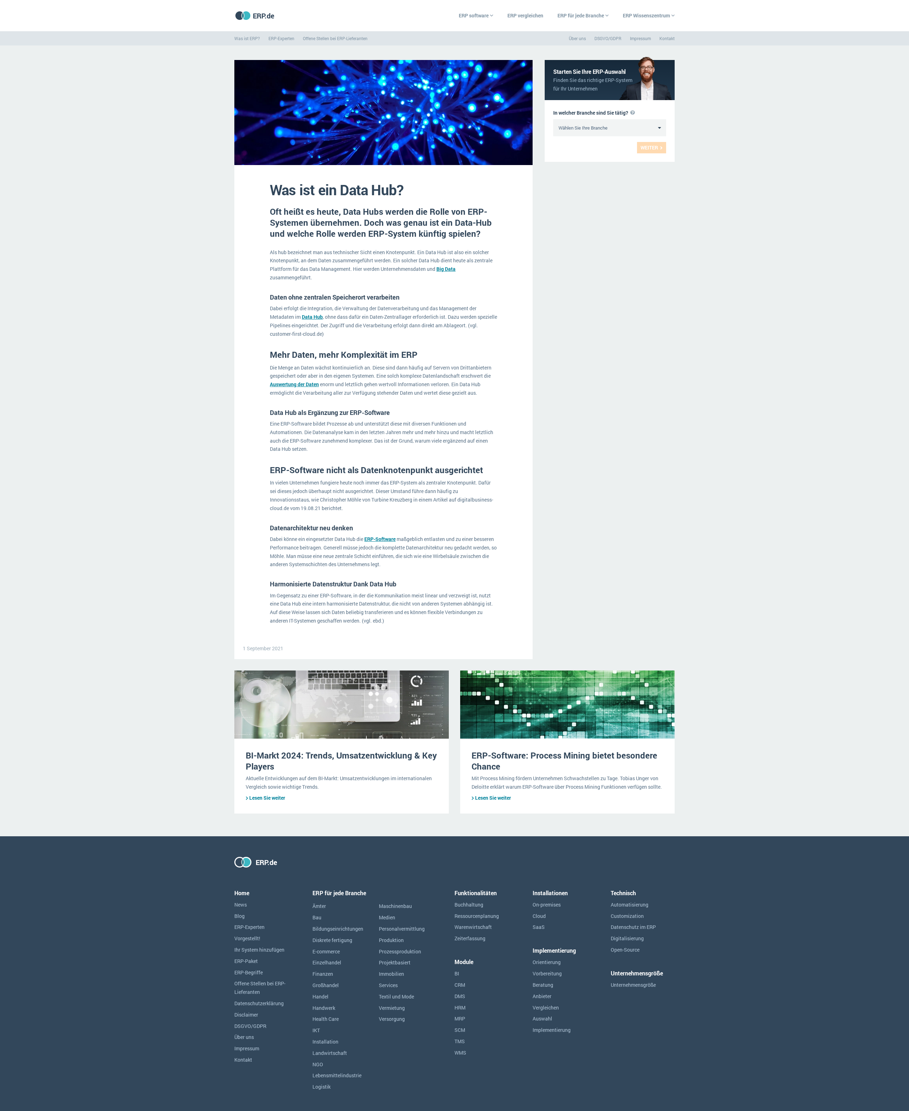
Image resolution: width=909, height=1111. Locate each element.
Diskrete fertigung (332, 940)
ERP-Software (380, 539)
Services (388, 985)
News (240, 904)
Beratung (543, 984)
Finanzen (322, 973)
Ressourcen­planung (476, 916)
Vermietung (392, 1008)
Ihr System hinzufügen (259, 949)
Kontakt (667, 38)
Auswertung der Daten (294, 384)
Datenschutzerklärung (259, 1003)
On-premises (547, 904)
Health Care (325, 1019)
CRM (459, 984)
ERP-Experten (281, 38)
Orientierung (547, 962)
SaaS (539, 927)
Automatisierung (629, 904)
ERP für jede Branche (580, 15)
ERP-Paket (246, 961)
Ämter (319, 906)
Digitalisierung (627, 938)
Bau (316, 917)
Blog (239, 916)
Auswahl (542, 1018)
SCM (459, 1030)
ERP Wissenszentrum (646, 15)
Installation (325, 1041)
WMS (460, 1052)
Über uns (577, 38)
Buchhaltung (468, 904)
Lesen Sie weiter (267, 797)
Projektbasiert (394, 962)
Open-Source (625, 949)
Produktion (391, 940)
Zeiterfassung (469, 938)
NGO (317, 1064)
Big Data (446, 269)
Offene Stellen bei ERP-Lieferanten (335, 38)
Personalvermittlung (402, 928)
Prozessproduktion (400, 951)
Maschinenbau (395, 906)
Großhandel (325, 985)
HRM (460, 1007)
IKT (316, 1030)
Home (241, 893)
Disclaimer (246, 1014)
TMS (459, 1041)
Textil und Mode (396, 996)
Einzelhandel (326, 962)
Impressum (640, 38)
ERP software (474, 15)
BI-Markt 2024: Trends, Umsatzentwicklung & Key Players (341, 761)
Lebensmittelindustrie (336, 1075)
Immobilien (391, 973)
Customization (627, 916)
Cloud (539, 916)
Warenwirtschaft (473, 927)
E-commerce (326, 951)
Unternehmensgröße (633, 984)
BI (456, 973)
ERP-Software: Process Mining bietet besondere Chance (564, 761)
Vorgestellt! (247, 938)
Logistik (321, 1086)
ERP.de (263, 15)
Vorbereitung (547, 973)
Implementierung (552, 1030)
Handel (320, 996)
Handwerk (323, 1008)
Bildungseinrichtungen (337, 928)
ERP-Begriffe (248, 972)
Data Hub (312, 316)
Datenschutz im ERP (633, 927)
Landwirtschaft (329, 1053)
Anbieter (542, 996)
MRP (459, 1018)
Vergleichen (546, 1007)
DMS (459, 996)
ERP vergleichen (525, 15)
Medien (387, 917)
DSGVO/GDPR (607, 38)
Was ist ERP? (247, 38)
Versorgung (392, 1019)
